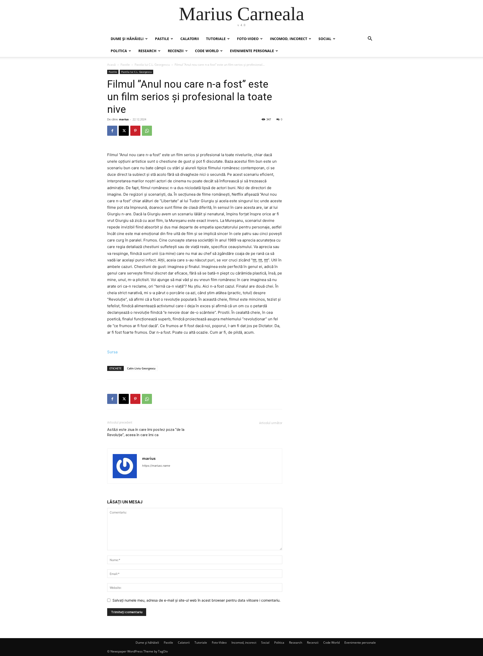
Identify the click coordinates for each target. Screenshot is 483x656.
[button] (370, 39)
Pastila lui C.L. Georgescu (152, 64)
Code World (207, 50)
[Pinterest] (135, 131)
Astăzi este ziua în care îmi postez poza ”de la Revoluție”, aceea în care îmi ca (145, 432)
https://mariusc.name (156, 465)
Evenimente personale (252, 50)
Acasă (111, 64)
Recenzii (176, 50)
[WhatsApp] (147, 131)
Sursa (112, 352)
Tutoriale (216, 38)
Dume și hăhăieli (127, 38)
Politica (119, 50)
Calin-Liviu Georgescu (141, 368)
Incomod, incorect (288, 38)
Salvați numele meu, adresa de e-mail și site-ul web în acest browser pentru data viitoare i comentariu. (196, 600)
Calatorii (189, 38)
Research (147, 50)
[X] (124, 131)
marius (124, 119)
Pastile (162, 38)
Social (324, 38)
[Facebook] (112, 131)
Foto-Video (248, 38)
